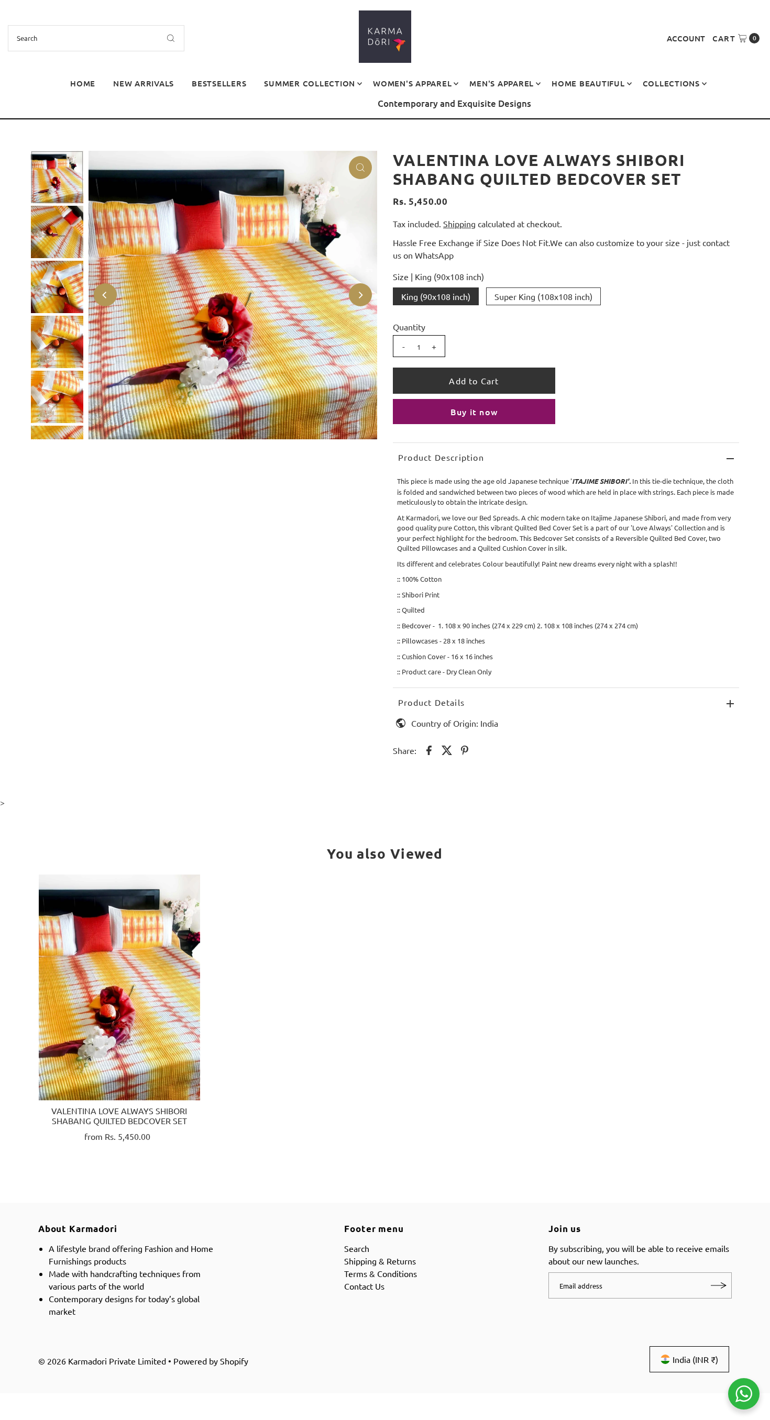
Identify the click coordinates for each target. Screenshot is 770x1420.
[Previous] (18, 108)
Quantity (409, 326)
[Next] (751, 108)
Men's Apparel (501, 83)
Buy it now (474, 411)
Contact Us (364, 1286)
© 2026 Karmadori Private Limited (102, 1361)
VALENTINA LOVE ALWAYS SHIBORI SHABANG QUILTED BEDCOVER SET (119, 1115)
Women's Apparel (412, 83)
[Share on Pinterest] (464, 749)
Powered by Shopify (210, 1361)
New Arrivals (143, 83)
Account (686, 38)
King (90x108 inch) (435, 296)
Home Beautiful (588, 83)
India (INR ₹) (695, 1359)
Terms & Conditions (380, 1273)
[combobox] (96, 38)
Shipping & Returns (380, 1261)
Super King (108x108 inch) (543, 296)
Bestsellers (219, 83)
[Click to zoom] (360, 167)
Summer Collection (309, 83)
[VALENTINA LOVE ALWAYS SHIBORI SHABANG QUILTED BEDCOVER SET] (119, 987)
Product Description (441, 457)
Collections (671, 83)
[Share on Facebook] (429, 749)
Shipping (459, 223)
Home (82, 83)
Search (356, 1248)
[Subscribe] (719, 1285)
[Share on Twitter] (447, 749)
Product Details (431, 702)
